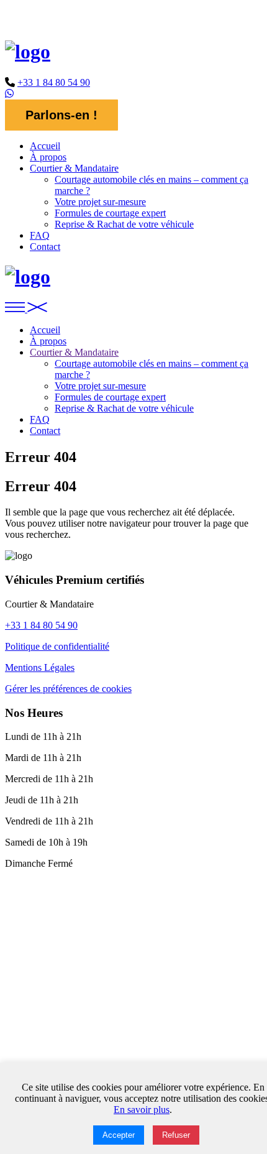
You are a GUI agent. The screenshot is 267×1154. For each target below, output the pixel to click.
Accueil (45, 146)
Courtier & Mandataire (74, 168)
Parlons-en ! (61, 115)
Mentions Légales (40, 667)
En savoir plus (142, 1109)
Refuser (176, 1135)
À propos (48, 157)
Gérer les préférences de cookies (68, 688)
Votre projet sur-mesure (100, 201)
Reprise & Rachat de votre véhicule (124, 224)
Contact (45, 246)
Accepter (118, 1135)
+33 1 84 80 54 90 (53, 82)
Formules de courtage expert (110, 213)
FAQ (40, 235)
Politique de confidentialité (57, 646)
